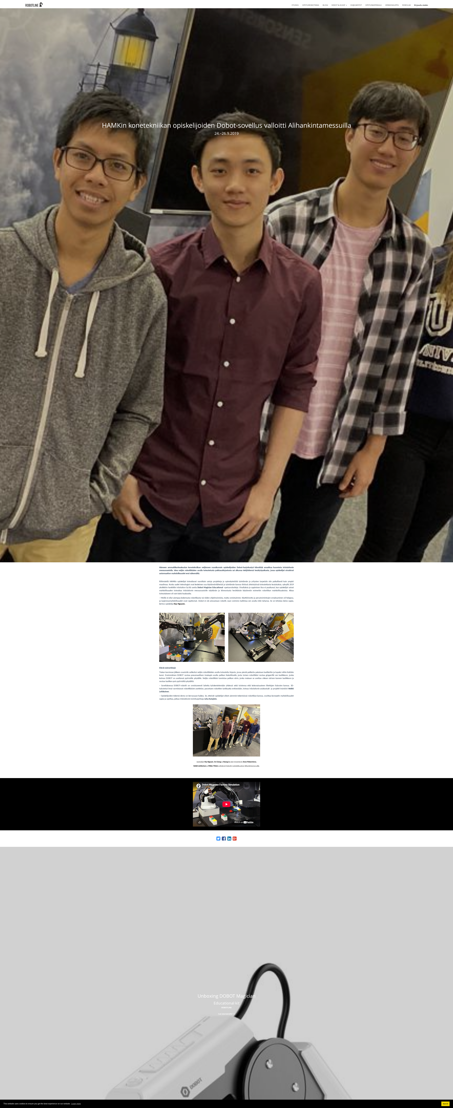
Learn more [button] (76, 1104)
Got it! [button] (445, 1104)
